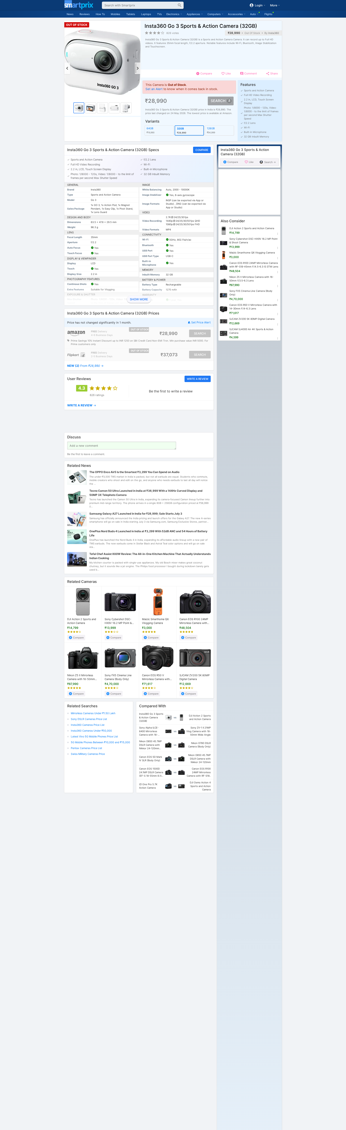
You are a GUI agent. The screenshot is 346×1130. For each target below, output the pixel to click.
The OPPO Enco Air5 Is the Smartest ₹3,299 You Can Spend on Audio (134, 472)
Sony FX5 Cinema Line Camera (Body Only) (118, 677)
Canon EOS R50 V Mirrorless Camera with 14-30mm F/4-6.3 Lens (156, 677)
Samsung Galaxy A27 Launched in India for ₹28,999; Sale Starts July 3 (135, 513)
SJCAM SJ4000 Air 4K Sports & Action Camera (251, 331)
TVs (159, 14)
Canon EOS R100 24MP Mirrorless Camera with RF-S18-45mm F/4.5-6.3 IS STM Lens (194, 621)
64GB (150, 128)
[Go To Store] (76, 333)
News (70, 14)
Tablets (130, 14)
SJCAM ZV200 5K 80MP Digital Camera (194, 677)
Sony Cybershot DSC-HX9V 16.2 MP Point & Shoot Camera (118, 621)
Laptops (146, 14)
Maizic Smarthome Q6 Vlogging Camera (155, 621)
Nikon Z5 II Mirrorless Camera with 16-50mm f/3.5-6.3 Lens (81, 677)
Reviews (85, 14)
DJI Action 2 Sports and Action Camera (81, 621)
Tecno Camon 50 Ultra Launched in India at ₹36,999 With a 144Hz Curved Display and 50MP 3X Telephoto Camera (146, 493)
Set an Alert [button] (154, 89)
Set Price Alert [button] (201, 322)
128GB (211, 128)
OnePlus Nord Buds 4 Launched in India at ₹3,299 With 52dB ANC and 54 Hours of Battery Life (148, 533)
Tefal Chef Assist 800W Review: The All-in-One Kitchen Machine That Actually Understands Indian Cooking (150, 556)
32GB (180, 128)
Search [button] (218, 101)
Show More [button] (139, 299)
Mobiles (115, 14)
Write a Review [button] (197, 378)
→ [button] (85, 366)
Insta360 (273, 33)
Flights (268, 14)
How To (100, 14)
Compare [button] (201, 149)
